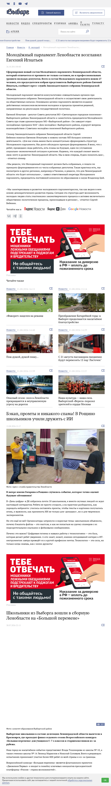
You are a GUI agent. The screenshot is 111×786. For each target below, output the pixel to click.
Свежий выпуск (53, 12)
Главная (10, 47)
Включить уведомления (91, 12)
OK (105, 780)
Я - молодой (34, 47)
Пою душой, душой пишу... (26, 40)
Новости (21, 47)
